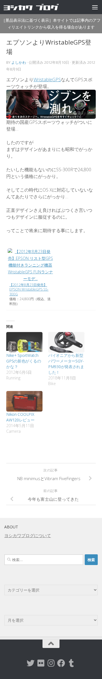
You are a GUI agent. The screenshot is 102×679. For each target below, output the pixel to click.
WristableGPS (47, 79)
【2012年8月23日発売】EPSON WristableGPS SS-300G (28, 289)
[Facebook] (61, 663)
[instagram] (51, 663)
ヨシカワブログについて (27, 535)
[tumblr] (71, 663)
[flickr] (41, 663)
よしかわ (18, 62)
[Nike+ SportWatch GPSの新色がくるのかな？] (24, 342)
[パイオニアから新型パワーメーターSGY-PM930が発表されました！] (66, 342)
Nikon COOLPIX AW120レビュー (20, 417)
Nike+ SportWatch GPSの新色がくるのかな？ (23, 361)
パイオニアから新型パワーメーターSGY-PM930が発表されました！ (66, 364)
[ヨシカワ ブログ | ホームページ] (40, 7)
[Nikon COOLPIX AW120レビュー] (24, 401)
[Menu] (95, 7)
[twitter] (31, 663)
